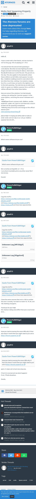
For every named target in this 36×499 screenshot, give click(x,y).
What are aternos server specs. (14, 438)
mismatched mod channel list (13, 419)
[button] (33, 2)
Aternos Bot (9, 390)
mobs (14, 480)
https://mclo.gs (6, 205)
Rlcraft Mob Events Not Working (18, 466)
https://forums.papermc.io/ (10, 335)
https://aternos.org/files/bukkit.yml (15, 203)
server (4, 480)
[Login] (28, 2)
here (28, 28)
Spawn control (23, 480)
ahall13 (21, 14)
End (10, 480)
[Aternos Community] (8, 2)
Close (12, 496)
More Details (5, 496)
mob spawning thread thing (9, 111)
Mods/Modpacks (12, 470)
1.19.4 (31, 480)
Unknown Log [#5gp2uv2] (13, 255)
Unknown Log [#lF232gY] (13, 245)
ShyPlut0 (10, 468)
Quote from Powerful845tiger (13, 160)
